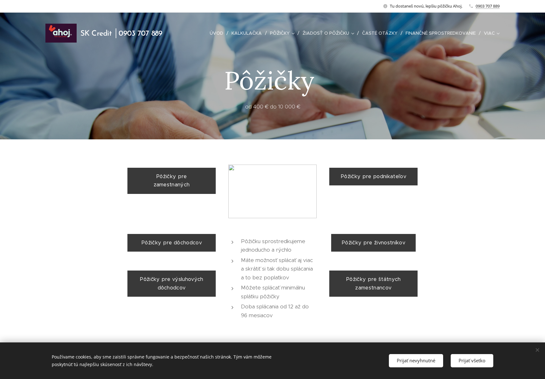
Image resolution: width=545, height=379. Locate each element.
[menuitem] (218, 33)
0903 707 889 (488, 6)
